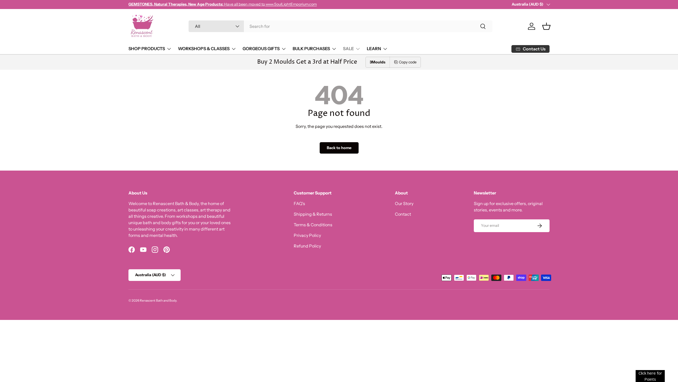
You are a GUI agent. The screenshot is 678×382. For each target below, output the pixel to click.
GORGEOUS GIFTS (261, 48)
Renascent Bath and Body (158, 300)
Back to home (339, 147)
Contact (403, 214)
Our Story (404, 203)
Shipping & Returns (313, 214)
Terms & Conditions (313, 224)
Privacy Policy (307, 235)
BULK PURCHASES (311, 48)
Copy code (408, 62)
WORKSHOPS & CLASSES (204, 48)
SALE (348, 48)
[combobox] (340, 26)
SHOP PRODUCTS (146, 48)
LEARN (374, 48)
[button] (546, 26)
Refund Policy (307, 246)
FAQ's (299, 203)
